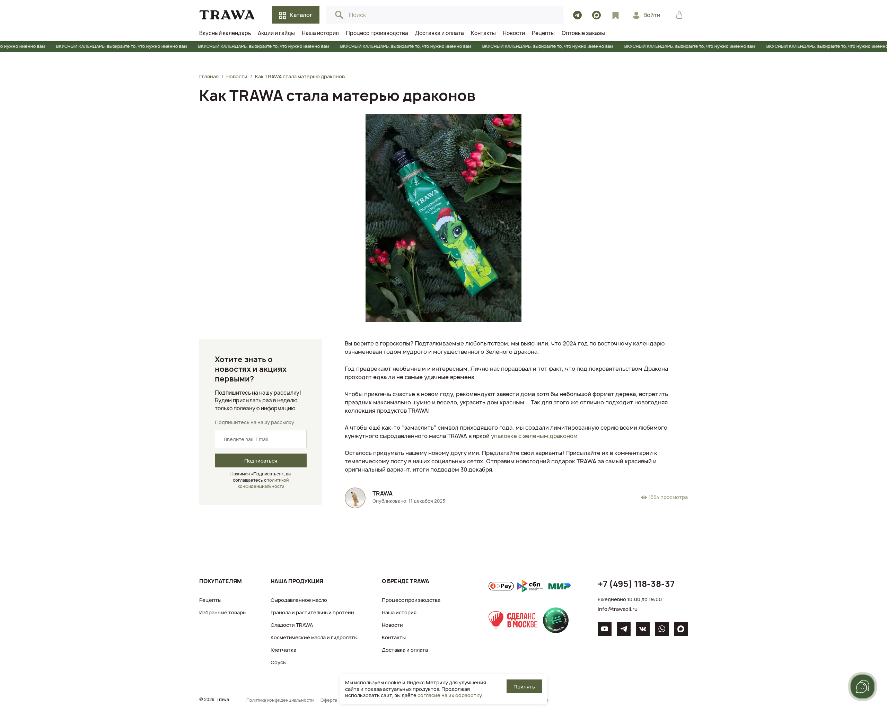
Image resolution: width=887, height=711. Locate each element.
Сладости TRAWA (292, 625)
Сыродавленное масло (299, 600)
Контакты (394, 637)
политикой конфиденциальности (263, 483)
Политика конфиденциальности (280, 700)
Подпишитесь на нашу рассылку (254, 422)
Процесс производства (411, 600)
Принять (524, 686)
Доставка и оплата (405, 650)
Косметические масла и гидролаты (314, 637)
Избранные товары (222, 612)
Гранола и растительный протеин (312, 612)
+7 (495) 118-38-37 (636, 584)
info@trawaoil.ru (618, 609)
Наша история (399, 612)
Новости (392, 625)
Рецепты (210, 600)
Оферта (328, 700)
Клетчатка (283, 650)
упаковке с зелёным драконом (534, 436)
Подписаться (260, 460)
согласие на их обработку (450, 695)
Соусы (279, 662)
